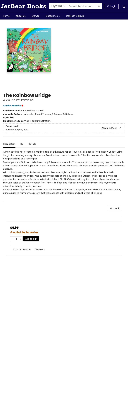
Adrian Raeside (12, 105)
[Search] (99, 6)
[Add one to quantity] (20, 239)
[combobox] (58, 6)
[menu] (64, 16)
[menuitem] (6, 16)
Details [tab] (32, 144)
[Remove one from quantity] (12, 239)
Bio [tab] (22, 144)
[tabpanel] (64, 176)
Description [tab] (9, 144)
